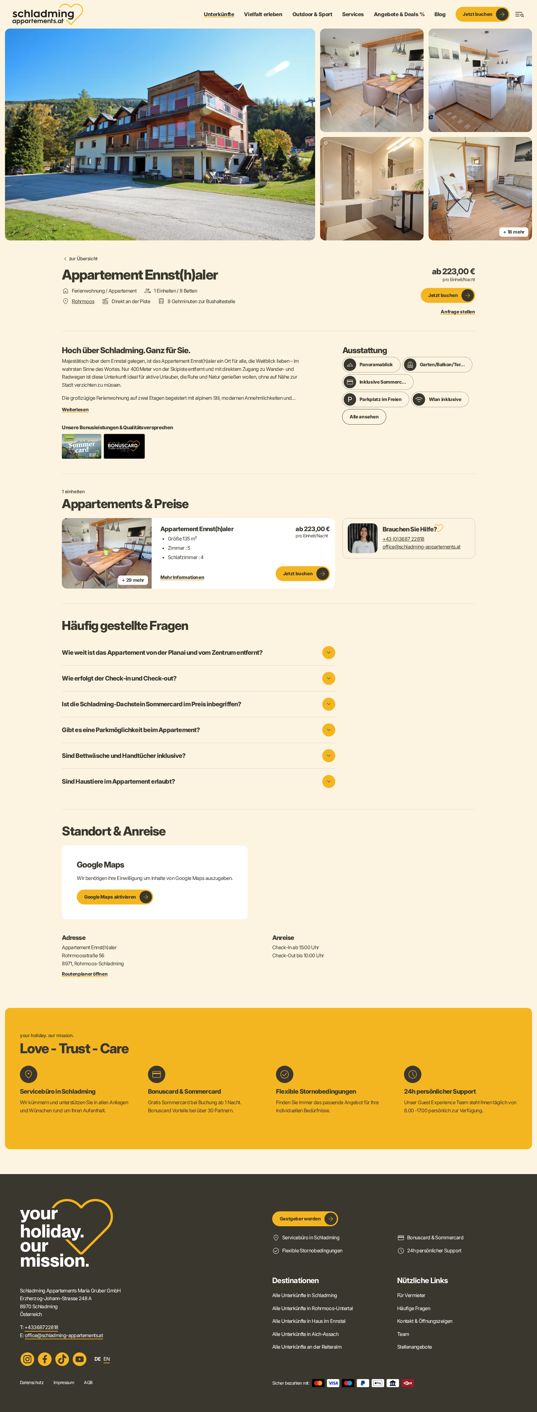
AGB (88, 1382)
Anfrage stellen (458, 312)
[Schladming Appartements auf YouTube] (79, 1359)
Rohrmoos (83, 301)
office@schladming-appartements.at (422, 547)
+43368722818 (41, 1327)
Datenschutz (32, 1382)
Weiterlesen (75, 409)
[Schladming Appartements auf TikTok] (62, 1359)
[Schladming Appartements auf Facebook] (44, 1359)
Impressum (63, 1382)
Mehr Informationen (182, 577)
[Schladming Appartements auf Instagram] (27, 1359)
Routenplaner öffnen (85, 974)
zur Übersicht (83, 259)
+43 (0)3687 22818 (404, 539)
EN (106, 1359)
